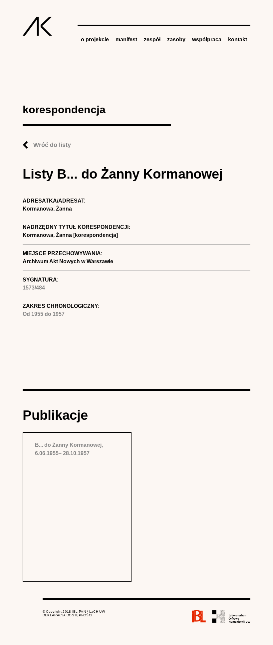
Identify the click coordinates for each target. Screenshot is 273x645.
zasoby (176, 39)
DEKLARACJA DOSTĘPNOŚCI (68, 615)
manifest (126, 39)
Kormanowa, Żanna (47, 209)
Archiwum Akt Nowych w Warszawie (68, 261)
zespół (152, 39)
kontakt (237, 39)
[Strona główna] (37, 26)
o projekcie (95, 39)
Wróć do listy (52, 145)
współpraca (206, 39)
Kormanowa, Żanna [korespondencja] (70, 235)
